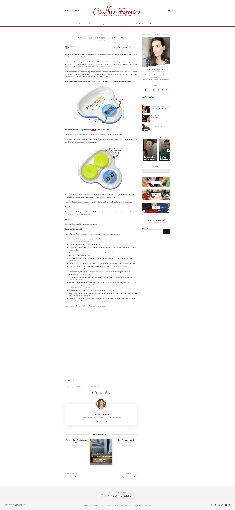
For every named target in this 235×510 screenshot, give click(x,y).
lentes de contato (91, 386)
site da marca (96, 212)
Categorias (103, 24)
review (103, 34)
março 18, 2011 (101, 40)
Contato (153, 24)
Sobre (79, 24)
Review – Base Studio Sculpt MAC (76, 442)
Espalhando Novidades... (129, 477)
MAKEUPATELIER (119, 495)
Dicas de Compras (121, 24)
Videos (91, 24)
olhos (102, 386)
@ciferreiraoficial (148, 97)
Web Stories (140, 24)
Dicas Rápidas (165, 138)
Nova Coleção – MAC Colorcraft (126, 442)
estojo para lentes (77, 386)
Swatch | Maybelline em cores (74, 477)
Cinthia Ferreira (75, 48)
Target (93, 130)
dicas (67, 386)
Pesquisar (145, 228)
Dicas (97, 34)
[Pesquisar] (166, 231)
